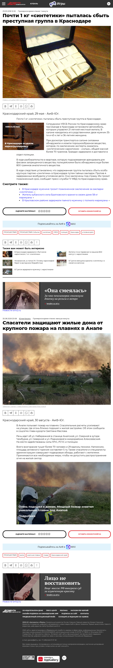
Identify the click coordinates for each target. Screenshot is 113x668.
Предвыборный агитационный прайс (38, 617)
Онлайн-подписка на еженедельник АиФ (40, 614)
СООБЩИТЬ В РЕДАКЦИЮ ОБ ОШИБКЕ (73, 617)
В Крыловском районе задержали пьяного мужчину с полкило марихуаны (65, 200)
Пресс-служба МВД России (15, 100)
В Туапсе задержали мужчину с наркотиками (33, 269)
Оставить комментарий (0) (89, 211)
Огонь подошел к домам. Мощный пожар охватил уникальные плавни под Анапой (56, 508)
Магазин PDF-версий (79, 610)
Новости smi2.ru (12, 310)
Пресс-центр (51, 610)
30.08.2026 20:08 (10, 319)
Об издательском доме (32, 610)
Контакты (84, 614)
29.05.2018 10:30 (9, 11)
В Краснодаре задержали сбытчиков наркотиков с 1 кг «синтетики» (30, 253)
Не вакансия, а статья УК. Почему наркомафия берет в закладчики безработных (34, 262)
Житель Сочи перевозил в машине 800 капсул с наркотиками (85, 253)
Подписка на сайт (69, 614)
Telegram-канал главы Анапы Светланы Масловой (24, 406)
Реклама (64, 610)
